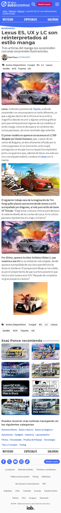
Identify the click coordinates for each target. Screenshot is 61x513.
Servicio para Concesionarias (27, 484)
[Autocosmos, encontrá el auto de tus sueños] (15, 4)
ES (38, 65)
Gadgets (19, 434)
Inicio (5, 11)
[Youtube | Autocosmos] (15, 461)
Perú (24, 498)
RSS (44, 484)
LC (42, 65)
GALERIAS (53, 19)
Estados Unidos (50, 491)
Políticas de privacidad (20, 476)
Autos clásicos (26, 429)
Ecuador (37, 491)
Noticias (21, 11)
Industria (29, 434)
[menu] (57, 4)
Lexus (49, 65)
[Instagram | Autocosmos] (21, 461)
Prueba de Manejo (32, 439)
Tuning (22, 444)
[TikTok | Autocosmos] (27, 461)
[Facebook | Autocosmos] (3, 461)
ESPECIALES (30, 19)
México (16, 498)
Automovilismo (9, 429)
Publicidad (46, 476)
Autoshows (7, 434)
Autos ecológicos (44, 429)
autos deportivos (16, 65)
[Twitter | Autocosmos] (9, 461)
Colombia (27, 491)
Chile (17, 491)
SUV (14, 68)
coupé (31, 65)
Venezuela (44, 498)
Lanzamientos (43, 434)
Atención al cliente (25, 469)
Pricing (35, 476)
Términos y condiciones (46, 469)
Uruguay (32, 498)
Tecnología (49, 439)
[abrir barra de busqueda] (33, 4)
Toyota (22, 68)
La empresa (10, 469)
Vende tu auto (44, 4)
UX (29, 68)
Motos (4, 439)
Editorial (12, 11)
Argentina (8, 491)
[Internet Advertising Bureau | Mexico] (30, 508)
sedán (6, 68)
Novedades (8, 28)
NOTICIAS (8, 19)
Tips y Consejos (9, 444)
